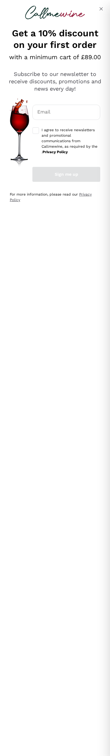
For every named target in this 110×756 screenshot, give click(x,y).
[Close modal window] (101, 9)
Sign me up (66, 174)
